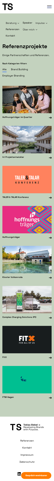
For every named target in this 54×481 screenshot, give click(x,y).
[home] (18, 7)
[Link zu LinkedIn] (19, 474)
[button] (48, 6)
